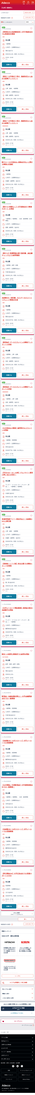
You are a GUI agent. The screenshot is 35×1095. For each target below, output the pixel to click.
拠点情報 (3, 1063)
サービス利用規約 (25, 1088)
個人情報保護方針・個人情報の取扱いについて (11, 1088)
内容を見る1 (17, 989)
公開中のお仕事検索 (6, 1044)
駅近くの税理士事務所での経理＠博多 (15, 654)
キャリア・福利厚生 (6, 1051)
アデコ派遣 (3, 1032)
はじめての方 (4, 1048)
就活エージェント (26, 1075)
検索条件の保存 (12, 18)
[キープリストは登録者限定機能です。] (31, 28)
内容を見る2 (17, 993)
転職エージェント (9, 1075)
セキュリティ (4, 1090)
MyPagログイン (5, 1041)
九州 (8, 1032)
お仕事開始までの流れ (17, 1013)
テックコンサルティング (26, 1070)
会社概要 (18, 1063)
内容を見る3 (17, 998)
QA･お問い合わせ (5, 1059)
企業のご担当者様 (10, 1063)
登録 (24, 3)
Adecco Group (26, 1079)
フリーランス (9, 1079)
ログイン (28, 3)
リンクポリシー (11, 1090)
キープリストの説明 (33, 1025)
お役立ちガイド (5, 1055)
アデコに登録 (4, 1037)
